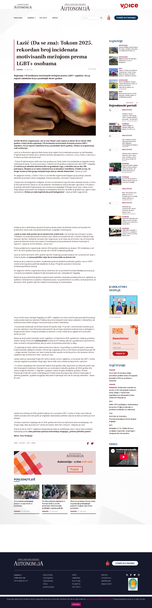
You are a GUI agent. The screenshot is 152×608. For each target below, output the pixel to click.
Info (120, 68)
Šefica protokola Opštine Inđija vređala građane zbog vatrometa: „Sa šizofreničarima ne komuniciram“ (130, 168)
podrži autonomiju (126, 17)
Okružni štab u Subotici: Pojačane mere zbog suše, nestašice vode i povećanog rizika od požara (130, 157)
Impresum (106, 581)
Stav (110, 413)
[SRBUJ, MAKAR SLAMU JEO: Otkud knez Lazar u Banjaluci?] (113, 61)
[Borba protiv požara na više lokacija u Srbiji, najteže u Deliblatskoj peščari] (113, 95)
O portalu (106, 578)
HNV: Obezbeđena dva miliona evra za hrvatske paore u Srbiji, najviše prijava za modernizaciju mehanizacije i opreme (130, 196)
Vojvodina (48, 581)
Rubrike (31, 18)
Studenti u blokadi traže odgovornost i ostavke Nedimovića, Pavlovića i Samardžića (130, 221)
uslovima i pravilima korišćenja (99, 599)
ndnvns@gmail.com (21, 581)
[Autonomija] (75, 7)
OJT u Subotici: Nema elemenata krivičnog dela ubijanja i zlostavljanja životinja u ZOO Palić (130, 143)
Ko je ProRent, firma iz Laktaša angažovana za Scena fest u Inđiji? (129, 180)
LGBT (28, 443)
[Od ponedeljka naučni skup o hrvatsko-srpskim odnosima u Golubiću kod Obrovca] (113, 49)
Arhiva (55, 18)
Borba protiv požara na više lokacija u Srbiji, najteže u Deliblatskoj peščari (128, 95)
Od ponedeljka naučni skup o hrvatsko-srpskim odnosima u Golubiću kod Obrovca (128, 49)
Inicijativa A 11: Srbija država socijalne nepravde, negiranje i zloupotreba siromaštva (122, 431)
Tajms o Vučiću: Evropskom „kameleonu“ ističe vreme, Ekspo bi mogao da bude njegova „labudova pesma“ (128, 73)
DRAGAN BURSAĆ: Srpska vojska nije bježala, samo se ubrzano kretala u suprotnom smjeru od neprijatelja (128, 85)
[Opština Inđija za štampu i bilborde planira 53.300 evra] (115, 127)
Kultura (76, 581)
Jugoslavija (123, 45)
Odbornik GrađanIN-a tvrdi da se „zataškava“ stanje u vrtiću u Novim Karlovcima (129, 232)
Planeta (76, 584)
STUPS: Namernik (115, 317)
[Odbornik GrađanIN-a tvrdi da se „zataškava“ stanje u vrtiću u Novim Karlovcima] (115, 232)
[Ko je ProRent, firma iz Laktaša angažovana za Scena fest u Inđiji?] (115, 180)
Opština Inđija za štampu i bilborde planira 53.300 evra (128, 127)
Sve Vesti (43, 18)
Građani (19, 70)
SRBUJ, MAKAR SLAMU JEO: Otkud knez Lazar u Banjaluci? (128, 60)
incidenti (22, 443)
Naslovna (18, 18)
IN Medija (125, 124)
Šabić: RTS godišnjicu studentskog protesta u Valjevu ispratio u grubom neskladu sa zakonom (123, 407)
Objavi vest (106, 584)
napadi (33, 443)
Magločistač (127, 110)
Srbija (15, 443)
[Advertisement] (80, 30)
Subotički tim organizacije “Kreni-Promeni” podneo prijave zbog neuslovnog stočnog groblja (129, 210)
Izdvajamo (48, 578)
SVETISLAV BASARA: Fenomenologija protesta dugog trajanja (122, 419)
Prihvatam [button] (76, 604)
